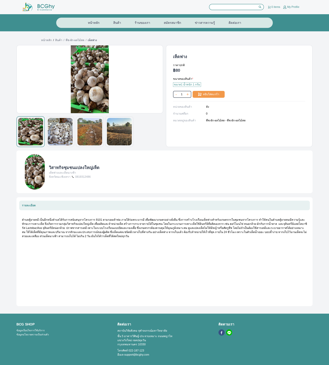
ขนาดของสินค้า (182, 78)
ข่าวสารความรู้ (205, 22)
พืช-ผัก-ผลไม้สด (75, 40)
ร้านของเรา (142, 22)
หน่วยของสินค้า (182, 106)
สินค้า (117, 22)
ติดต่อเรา (235, 22)
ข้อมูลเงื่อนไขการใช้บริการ (30, 330)
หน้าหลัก (94, 22)
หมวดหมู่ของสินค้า (184, 120)
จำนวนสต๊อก (180, 113)
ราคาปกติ (179, 65)
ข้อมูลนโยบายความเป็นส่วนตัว (32, 334)
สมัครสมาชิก (172, 22)
